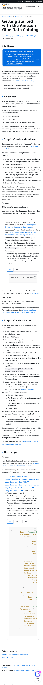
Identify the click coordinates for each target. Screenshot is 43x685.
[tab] (10, 269)
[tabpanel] (23, 279)
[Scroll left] (25, 6)
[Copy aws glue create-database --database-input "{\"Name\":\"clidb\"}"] (35, 277)
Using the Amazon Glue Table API (17, 482)
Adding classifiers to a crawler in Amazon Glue (22, 479)
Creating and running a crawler (16, 476)
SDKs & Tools (6, 658)
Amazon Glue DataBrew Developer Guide (15, 654)
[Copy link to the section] (2, 97)
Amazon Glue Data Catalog (24, 81)
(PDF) (21, 64)
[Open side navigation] (3, 11)
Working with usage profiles (24, 670)
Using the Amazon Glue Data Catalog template (22, 485)
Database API (34, 293)
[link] (30, 17)
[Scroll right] (38, 6)
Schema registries (27, 389)
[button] (8, 46)
